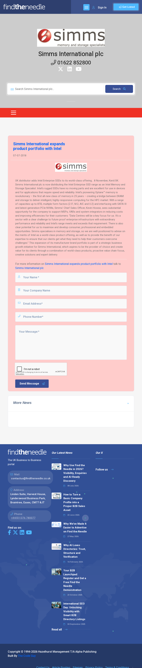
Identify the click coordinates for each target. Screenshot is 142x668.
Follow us (102, 469)
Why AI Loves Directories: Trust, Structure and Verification (74, 551)
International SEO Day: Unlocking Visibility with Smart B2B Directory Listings (74, 611)
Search (117, 88)
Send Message (29, 383)
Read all (57, 629)
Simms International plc (70, 54)
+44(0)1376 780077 (23, 517)
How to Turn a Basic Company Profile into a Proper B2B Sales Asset (74, 502)
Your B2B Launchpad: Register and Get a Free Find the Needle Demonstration (74, 580)
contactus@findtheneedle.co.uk (30, 478)
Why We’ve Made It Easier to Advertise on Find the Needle (75, 527)
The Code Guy (27, 655)
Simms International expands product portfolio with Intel (79, 264)
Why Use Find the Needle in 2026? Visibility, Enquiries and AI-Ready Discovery (75, 473)
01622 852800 (73, 63)
